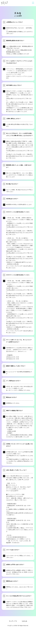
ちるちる (24, 621)
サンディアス (13, 621)
